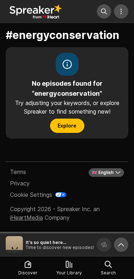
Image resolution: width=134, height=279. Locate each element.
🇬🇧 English (103, 172)
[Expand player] (121, 245)
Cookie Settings (31, 194)
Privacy (20, 183)
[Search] (104, 11)
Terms (18, 171)
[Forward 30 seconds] (104, 245)
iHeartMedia (26, 217)
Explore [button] (67, 126)
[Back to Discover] (36, 11)
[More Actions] (121, 11)
